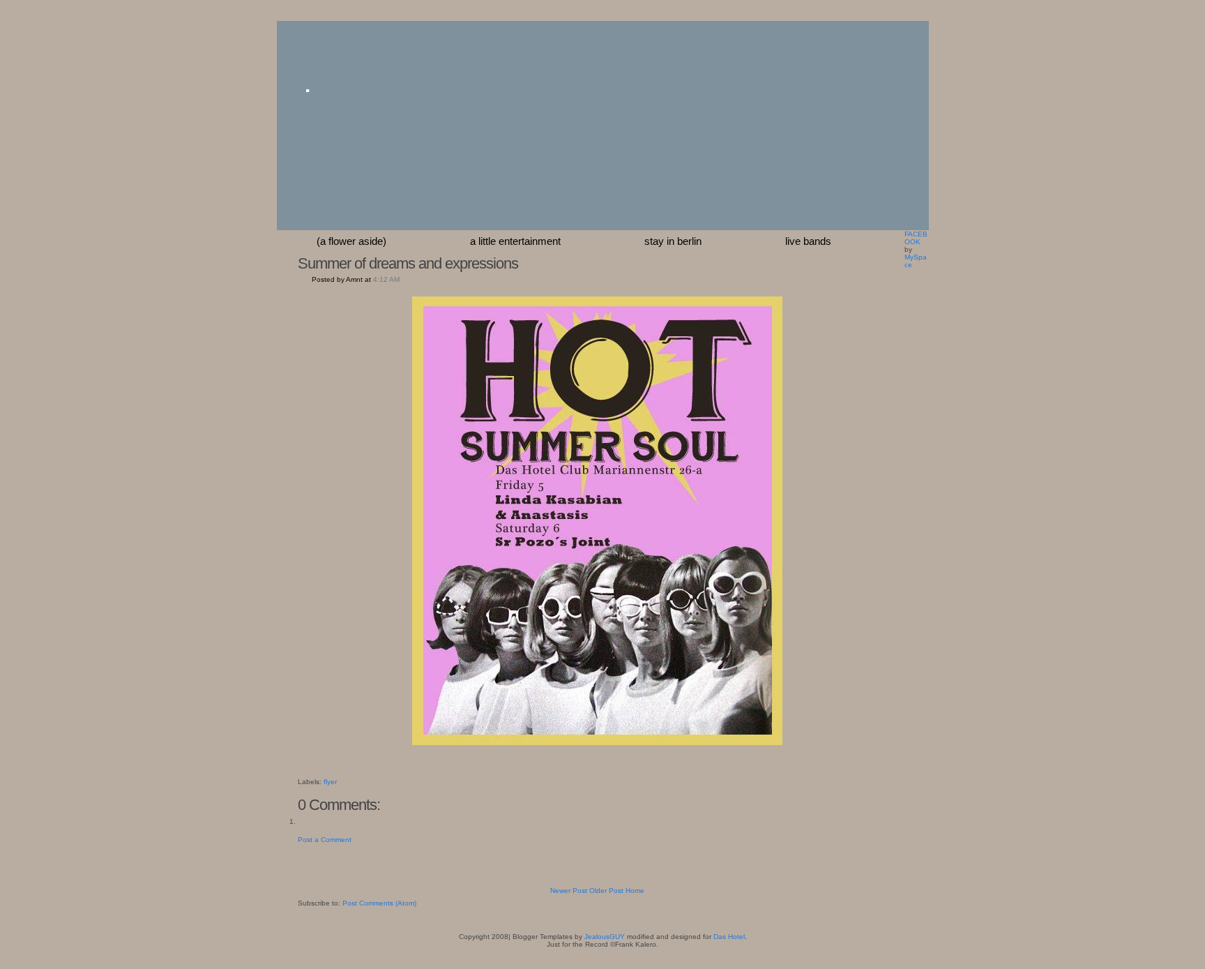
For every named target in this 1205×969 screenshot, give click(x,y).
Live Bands (808, 241)
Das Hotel (729, 936)
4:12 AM (386, 279)
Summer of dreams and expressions (408, 263)
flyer (330, 782)
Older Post (606, 890)
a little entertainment (515, 241)
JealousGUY (604, 936)
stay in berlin (673, 241)
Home (635, 890)
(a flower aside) (351, 241)
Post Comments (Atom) (379, 903)
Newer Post (568, 890)
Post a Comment (324, 839)
